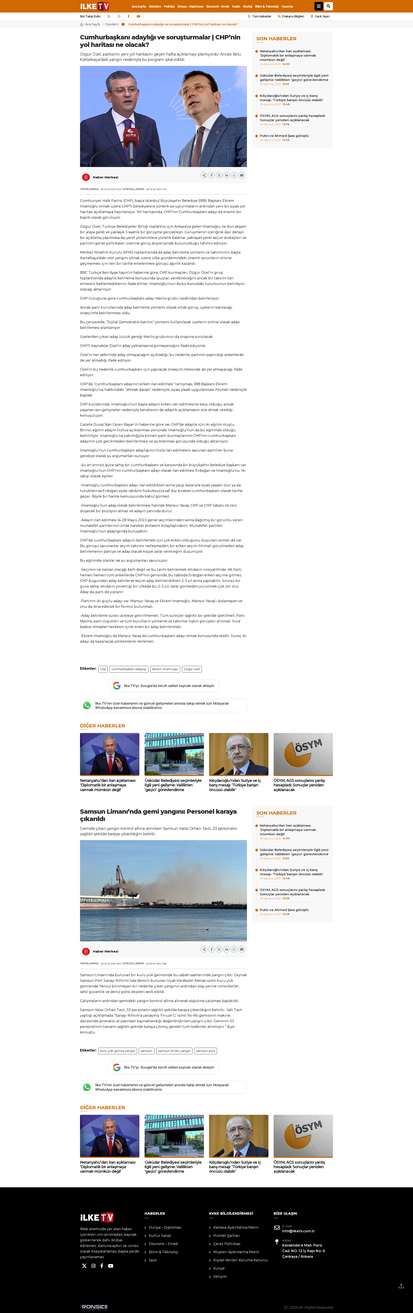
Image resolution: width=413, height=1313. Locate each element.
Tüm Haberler (261, 16)
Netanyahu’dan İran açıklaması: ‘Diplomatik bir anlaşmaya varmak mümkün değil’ (288, 57)
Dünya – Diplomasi (190, 6)
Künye (219, 1268)
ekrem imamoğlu (165, 669)
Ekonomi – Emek (217, 6)
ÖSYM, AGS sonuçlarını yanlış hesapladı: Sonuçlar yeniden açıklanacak (292, 120)
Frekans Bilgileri (293, 16)
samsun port (205, 1051)
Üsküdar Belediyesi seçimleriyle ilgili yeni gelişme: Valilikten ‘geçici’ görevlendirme (294, 79)
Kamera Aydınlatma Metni (236, 1227)
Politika (169, 6)
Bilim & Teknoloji (266, 6)
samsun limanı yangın (174, 1051)
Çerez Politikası (226, 1244)
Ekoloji (247, 6)
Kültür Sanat (160, 1236)
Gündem (155, 6)
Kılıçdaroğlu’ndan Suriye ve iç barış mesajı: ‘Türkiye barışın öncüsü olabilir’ (292, 100)
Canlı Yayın (322, 16)
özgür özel (192, 669)
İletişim (220, 1276)
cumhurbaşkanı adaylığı (128, 669)
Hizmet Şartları (226, 1236)
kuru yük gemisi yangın (117, 1051)
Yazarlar (287, 6)
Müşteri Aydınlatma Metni (236, 1252)
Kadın (236, 6)
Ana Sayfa (139, 6)
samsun (147, 1051)
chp (103, 669)
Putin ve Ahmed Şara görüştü (284, 138)
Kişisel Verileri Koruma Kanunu (240, 1260)
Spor (153, 1260)
